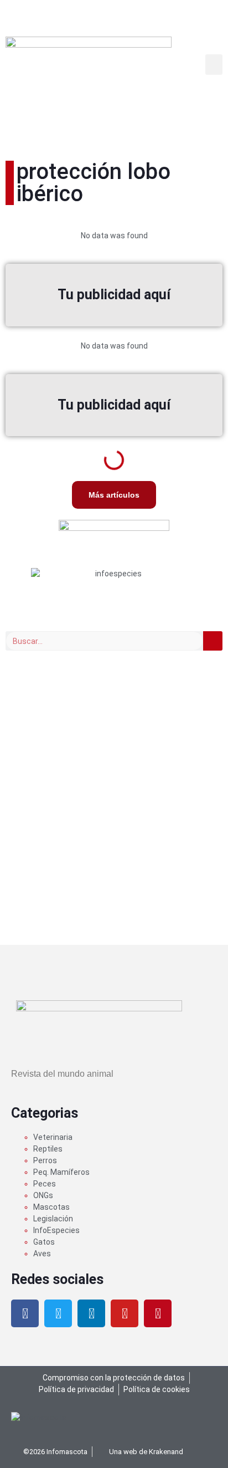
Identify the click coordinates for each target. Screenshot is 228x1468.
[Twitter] (58, 1313)
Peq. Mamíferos (61, 1172)
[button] (214, 64)
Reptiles (48, 1148)
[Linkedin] (91, 1313)
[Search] (212, 641)
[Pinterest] (158, 1313)
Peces (44, 1183)
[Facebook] (25, 1313)
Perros (45, 1160)
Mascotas (51, 1207)
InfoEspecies (56, 1230)
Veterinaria (52, 1137)
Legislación (53, 1218)
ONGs (43, 1195)
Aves (42, 1253)
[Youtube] (124, 1313)
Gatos (44, 1241)
